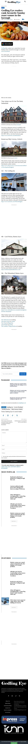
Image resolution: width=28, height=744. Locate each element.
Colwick (15, 158)
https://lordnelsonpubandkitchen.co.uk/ (11, 269)
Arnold (11, 324)
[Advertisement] (14, 81)
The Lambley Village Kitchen (8, 326)
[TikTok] (12, 416)
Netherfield (19, 124)
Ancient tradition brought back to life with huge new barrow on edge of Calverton (17, 488)
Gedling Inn (10, 407)
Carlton (13, 321)
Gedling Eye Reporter (8, 19)
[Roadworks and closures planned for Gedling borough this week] (5, 398)
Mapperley (10, 323)
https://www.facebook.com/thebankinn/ (11, 135)
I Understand (14, 743)
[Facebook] (3, 416)
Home (2, 6)
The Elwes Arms (5, 321)
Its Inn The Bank (18, 407)
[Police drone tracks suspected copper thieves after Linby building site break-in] (5, 601)
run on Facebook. (5, 51)
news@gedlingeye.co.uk (22, 402)
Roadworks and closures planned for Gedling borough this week (17, 478)
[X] (17, 416)
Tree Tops (3, 323)
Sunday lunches (6, 409)
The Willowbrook (5, 319)
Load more (14, 521)
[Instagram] (8, 416)
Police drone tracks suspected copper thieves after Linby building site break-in (17, 601)
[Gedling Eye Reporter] (2, 19)
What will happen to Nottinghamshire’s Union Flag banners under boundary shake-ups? (17, 497)
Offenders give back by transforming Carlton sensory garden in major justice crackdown (18, 391)
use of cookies (23, 741)
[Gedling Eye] (14, 2)
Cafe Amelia (4, 324)
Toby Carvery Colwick (16, 409)
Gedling (3, 48)
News (6, 6)
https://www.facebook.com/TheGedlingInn (11, 201)
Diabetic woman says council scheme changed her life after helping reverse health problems (18, 385)
